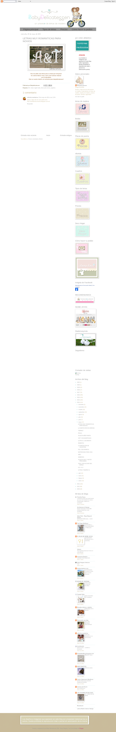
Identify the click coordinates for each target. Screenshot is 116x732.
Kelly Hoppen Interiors (83, 562)
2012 (78, 484)
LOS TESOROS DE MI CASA (85, 692)
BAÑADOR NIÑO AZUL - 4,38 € (85, 519)
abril (79, 473)
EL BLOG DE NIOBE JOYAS (85, 536)
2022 (78, 382)
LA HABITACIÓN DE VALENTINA (83, 446)
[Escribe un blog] (46, 85)
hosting (77, 374)
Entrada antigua (66, 135)
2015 (78, 397)
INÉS (79, 454)
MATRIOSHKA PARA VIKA (85, 452)
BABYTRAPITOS (81, 666)
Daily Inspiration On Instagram (89, 596)
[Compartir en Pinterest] (51, 85)
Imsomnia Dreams (82, 556)
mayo (80, 422)
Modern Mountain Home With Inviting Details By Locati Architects (84, 510)
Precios (64, 29)
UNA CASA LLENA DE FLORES (87, 584)
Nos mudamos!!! (81, 688)
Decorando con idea (82, 620)
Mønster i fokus (88, 655)
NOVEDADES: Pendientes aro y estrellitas (89, 539)
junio (79, 419)
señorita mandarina (32, 97)
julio (79, 417)
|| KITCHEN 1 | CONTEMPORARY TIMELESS (89, 526)
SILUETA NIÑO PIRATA (84, 435)
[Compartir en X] (48, 85)
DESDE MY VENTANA (83, 581)
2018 (78, 390)
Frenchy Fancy (81, 497)
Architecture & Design (83, 507)
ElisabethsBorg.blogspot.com (85, 653)
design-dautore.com (82, 568)
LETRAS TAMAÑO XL (84, 470)
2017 (78, 392)
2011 (78, 486)
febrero (80, 478)
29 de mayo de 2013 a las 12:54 (47, 97)
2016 (78, 395)
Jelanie (79, 549)
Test (78, 564)
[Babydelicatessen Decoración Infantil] (76, 290)
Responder (30, 104)
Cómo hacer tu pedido (82, 29)
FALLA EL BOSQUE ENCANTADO (88, 623)
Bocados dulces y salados (84, 607)
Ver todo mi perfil (79, 96)
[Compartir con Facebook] (49, 85)
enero (80, 480)
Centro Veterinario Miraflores (85, 679)
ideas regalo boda (35, 88)
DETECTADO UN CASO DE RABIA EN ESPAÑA (84, 681)
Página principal (30, 29)
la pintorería (80, 646)
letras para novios (45, 88)
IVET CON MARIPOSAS (84, 438)
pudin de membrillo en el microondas (89, 636)
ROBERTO (81, 443)
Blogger (81, 728)
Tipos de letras (49, 29)
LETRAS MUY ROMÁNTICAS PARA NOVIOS (86, 424)
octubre (80, 409)
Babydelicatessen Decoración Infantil (83, 285)
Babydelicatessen (82, 85)
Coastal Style (80, 594)
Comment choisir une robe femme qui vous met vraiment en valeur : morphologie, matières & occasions (85, 500)
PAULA (80, 433)
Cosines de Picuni (82, 687)
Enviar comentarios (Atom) (35, 139)
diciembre (81, 404)
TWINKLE (80, 430)
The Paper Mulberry (82, 523)
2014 (78, 400)
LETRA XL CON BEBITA (84, 440)
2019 (78, 387)
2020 (78, 385)
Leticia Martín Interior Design (85, 708)
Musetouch (80, 705)
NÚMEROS (81, 457)
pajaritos (53, 88)
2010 (78, 489)
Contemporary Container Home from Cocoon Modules (89, 572)
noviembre (81, 407)
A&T (29, 88)
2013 (78, 402)
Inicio (48, 135)
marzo (80, 475)
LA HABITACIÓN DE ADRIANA (86, 428)
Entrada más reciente (28, 135)
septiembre (81, 412)
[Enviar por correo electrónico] (44, 85)
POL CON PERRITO (83, 449)
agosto (80, 414)
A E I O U (80, 467)
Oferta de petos (89, 668)
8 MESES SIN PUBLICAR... (84, 558)
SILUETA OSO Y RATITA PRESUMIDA (84, 460)
